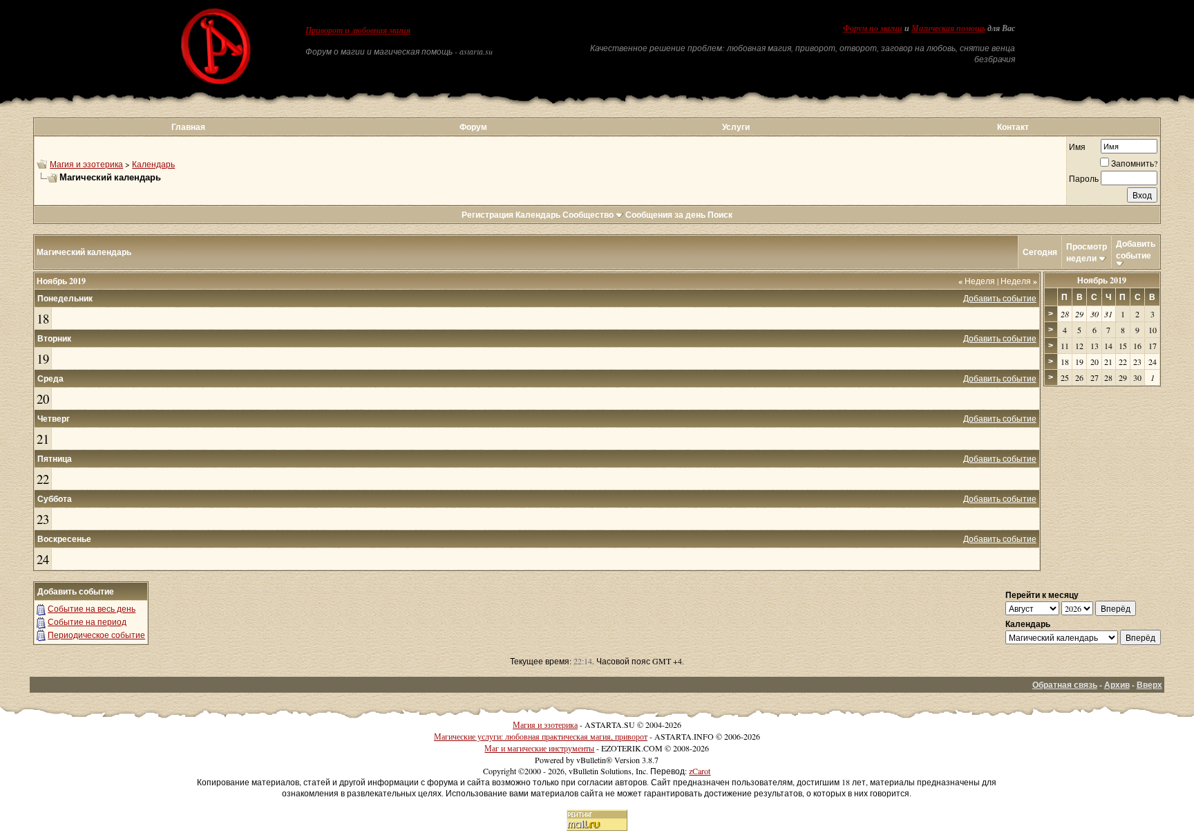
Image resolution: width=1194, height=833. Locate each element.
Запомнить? (1134, 163)
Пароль (1084, 178)
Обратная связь (1064, 685)
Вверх (1149, 685)
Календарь (153, 163)
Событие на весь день (91, 608)
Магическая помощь (948, 28)
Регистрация (487, 215)
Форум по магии (872, 28)
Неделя (976, 280)
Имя (1077, 146)
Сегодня (1040, 252)
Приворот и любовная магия (357, 30)
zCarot (699, 770)
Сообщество (588, 215)
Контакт (1013, 127)
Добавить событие (1135, 249)
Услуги (736, 127)
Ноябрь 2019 (1101, 280)
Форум (473, 127)
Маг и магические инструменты (539, 748)
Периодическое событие (96, 634)
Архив (1117, 685)
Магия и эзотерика (86, 163)
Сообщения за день (665, 215)
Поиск (720, 215)
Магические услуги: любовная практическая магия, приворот (540, 736)
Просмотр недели (1086, 252)
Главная (188, 127)
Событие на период (87, 621)
